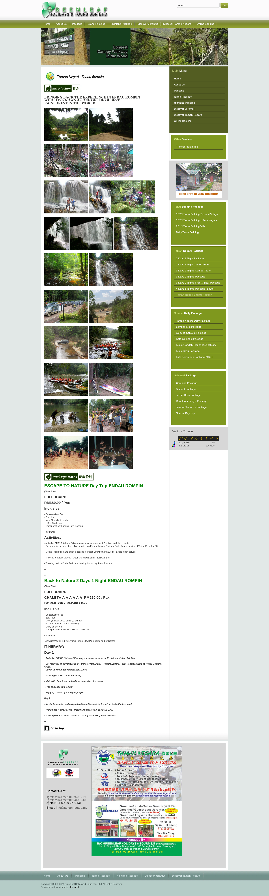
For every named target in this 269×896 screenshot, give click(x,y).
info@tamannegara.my (71, 807)
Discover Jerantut (155, 875)
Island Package (101, 875)
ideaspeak (74, 887)
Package (80, 875)
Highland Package (127, 875)
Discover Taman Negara (186, 875)
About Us (62, 875)
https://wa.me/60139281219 (68, 797)
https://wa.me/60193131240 (68, 800)
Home (47, 875)
